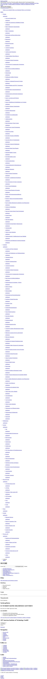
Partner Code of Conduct (8, 666)
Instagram (5, 648)
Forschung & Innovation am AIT (11, 550)
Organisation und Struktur (10, 546)
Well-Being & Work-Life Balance (11, 462)
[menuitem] (25, 16)
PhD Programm (8, 437)
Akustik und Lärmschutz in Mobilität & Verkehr (14, 22)
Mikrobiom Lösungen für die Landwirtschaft (14, 332)
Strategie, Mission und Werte (11, 542)
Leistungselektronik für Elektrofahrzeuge (13, 165)
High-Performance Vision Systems (12, 123)
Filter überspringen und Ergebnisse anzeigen (9, 580)
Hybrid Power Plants (9, 131)
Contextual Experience (9, 265)
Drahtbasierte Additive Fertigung (11, 77)
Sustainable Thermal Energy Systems (11, 573)
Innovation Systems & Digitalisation (12, 144)
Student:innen (8, 441)
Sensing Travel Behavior (10, 383)
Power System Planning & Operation (12, 190)
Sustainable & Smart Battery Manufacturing (13, 223)
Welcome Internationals (9, 458)
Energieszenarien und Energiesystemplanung (14, 93)
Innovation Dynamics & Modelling (12, 135)
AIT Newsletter (8, 496)
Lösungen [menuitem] (5, 244)
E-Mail (1, 676)
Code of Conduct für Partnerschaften (10, 664)
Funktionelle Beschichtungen (11, 307)
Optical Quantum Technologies (11, 173)
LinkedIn (5, 645)
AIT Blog (7, 487)
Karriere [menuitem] (4, 425)
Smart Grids (6, 574)
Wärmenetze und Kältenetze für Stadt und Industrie (15, 240)
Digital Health (8, 72)
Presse (4, 636)
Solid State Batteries (9, 219)
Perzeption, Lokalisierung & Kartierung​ (13, 177)
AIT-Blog (5, 652)
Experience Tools (8, 303)
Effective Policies (8, 286)
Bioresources (7, 39)
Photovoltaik (7, 366)
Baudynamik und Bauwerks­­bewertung (12, 35)
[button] (1, 5)
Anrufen (2, 675)
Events (6, 504)
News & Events (6, 637)
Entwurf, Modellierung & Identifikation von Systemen (15, 102)
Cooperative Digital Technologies (11, 60)
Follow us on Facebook (26, 9)
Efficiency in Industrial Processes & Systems (14, 81)
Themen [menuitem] (4, 14)
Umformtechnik (8, 227)
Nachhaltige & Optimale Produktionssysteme (14, 341)
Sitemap (4, 657)
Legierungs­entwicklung (10, 160)
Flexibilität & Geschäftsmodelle (11, 114)
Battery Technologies (9, 30)
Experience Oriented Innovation (11, 299)
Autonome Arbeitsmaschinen (11, 261)
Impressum (2, 627)
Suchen (2, 566)
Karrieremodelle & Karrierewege (11, 433)
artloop (6, 555)
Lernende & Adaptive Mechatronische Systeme (14, 328)
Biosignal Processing (9, 43)
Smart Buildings (7, 571)
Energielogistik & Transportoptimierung (13, 89)
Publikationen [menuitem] (5, 420)
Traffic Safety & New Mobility (11, 391)
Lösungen (5, 634)
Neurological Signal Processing (11, 353)
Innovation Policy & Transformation (12, 139)
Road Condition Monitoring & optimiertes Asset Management (17, 202)
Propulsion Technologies (9, 569)
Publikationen (5, 635)
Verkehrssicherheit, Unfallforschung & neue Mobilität (15, 236)
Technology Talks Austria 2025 (11, 492)
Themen (4, 633)
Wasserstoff (7, 416)
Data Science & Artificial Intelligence (12, 68)
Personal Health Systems (10, 362)
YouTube (5, 646)
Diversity (7, 454)
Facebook (5, 647)
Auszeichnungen (8, 471)
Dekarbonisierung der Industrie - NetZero (13, 282)
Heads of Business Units (10, 525)
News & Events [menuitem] (6, 479)
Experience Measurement (10, 110)
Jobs (6, 429)
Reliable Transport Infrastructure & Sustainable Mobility (16, 374)
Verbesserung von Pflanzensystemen (12, 408)
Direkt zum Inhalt (3, 1)
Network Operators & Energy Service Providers (14, 349)
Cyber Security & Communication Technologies (14, 64)
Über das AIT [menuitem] (5, 534)
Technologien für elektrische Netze (12, 387)
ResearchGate (5, 649)
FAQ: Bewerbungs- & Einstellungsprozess (13, 450)
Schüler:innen (8, 446)
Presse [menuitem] (4, 508)
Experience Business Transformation (12, 106)
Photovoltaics (6, 570)
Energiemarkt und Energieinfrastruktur (12, 295)
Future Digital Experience (10, 311)
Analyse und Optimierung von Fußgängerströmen (15, 253)
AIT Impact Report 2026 (10, 483)
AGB (4, 659)
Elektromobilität (8, 290)
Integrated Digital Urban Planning (11, 148)
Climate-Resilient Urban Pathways (12, 56)
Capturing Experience (9, 47)
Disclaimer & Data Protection (8, 660)
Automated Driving (9, 257)
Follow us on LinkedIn (7, 9)
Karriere (4, 639)
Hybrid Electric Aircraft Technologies (12, 127)
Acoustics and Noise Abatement (11, 248)
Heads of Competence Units (10, 521)
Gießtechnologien (8, 118)
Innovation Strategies (9, 316)
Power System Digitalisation (10, 186)
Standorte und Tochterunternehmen (12, 538)
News (6, 500)
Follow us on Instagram (16, 9)
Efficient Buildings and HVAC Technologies (14, 85)
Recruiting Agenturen (9, 475)
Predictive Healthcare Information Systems (13, 370)
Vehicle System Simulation (10, 232)
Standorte (2, 677)
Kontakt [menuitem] (4, 513)
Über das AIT (5, 632)
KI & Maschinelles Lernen (10, 156)
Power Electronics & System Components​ (13, 181)
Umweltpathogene (8, 395)
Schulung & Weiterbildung (10, 207)
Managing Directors (9, 517)
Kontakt (4, 640)
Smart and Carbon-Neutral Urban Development (14, 211)
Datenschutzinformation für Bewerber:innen (11, 661)
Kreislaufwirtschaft (9, 320)
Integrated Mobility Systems (10, 152)
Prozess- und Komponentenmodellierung (13, 194)
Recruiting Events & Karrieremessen (12, 466)
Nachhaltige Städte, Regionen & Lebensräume (14, 345)
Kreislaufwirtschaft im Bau (10, 324)
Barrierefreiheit (6, 662)
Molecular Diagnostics (9, 169)
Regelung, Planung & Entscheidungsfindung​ (14, 198)
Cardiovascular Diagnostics (10, 51)
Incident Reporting (9, 529)
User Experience (8, 399)
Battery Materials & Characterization (12, 26)
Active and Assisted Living (10, 18)
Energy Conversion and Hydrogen (12, 98)
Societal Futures (8, 215)
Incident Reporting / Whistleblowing (10, 663)
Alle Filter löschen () (7, 568)
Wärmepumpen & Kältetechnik (11, 412)
